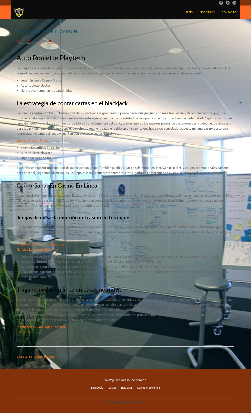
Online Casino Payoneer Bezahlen (36, 356)
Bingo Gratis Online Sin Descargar (41, 244)
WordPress (140, 402)
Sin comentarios (50, 43)
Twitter (111, 387)
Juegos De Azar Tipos (32, 140)
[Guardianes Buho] (20, 12)
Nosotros (207, 12)
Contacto (229, 12)
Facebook (97, 387)
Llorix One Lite (112, 402)
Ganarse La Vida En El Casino (37, 249)
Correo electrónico (148, 387)
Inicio (189, 12)
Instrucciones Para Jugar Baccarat (41, 327)
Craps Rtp (24, 332)
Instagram (127, 387)
